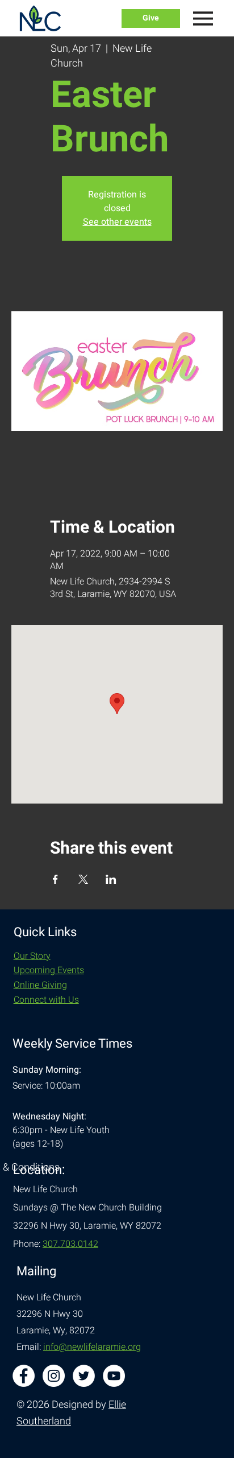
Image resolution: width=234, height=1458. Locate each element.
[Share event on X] (83, 879)
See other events (117, 222)
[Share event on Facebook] (55, 879)
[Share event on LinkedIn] (111, 879)
